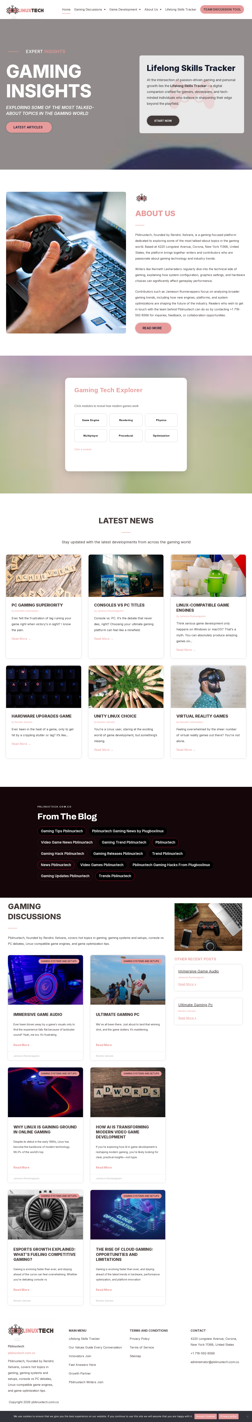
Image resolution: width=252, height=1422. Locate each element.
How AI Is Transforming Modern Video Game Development (122, 1132)
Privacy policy (228, 1416)
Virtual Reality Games (202, 716)
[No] (247, 1416)
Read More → (21, 639)
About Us (151, 9)
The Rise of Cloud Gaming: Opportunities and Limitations (124, 1254)
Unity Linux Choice (115, 716)
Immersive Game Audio (37, 1014)
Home (66, 9)
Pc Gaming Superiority (37, 605)
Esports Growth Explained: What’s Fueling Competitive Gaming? (44, 1254)
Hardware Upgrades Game (42, 716)
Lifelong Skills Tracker (180, 9)
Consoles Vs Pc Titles (119, 605)
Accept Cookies (205, 1416)
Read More (21, 1045)
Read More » (187, 984)
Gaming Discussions (88, 9)
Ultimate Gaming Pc (117, 1014)
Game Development (123, 9)
